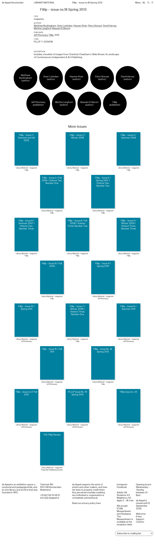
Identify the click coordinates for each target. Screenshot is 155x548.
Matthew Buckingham (45, 25)
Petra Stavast (95, 25)
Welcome (141, 513)
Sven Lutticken (64, 25)
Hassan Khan (80, 25)
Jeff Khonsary (41, 35)
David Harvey (109, 25)
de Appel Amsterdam (13, 2)
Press (139, 516)
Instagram (122, 484)
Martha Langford (42, 28)
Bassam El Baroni (61, 28)
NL (144, 2)
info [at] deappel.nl (49, 497)
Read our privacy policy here (86, 503)
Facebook (122, 487)
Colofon (140, 521)
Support (140, 519)
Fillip (51, 35)
